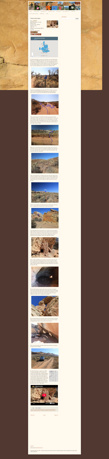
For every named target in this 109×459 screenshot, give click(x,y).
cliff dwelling (42, 410)
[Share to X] (37, 408)
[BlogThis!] (36, 408)
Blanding (32, 410)
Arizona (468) (36, 11)
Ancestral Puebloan (41, 409)
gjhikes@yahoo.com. (39, 447)
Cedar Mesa (38, 410)
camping (35, 410)
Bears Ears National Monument (50, 409)
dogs (49, 410)
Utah (54, 410)
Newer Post (32, 415)
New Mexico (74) (66, 11)
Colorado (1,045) (51, 11)
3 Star (34, 409)
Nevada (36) (58, 11)
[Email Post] (33, 407)
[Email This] (35, 408)
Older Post (56, 415)
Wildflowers (42, 13)
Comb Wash (46, 410)
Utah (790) (73, 11)
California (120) (43, 11)
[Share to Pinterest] (40, 408)
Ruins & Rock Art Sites (34, 13)
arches (45, 409)
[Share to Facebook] (39, 408)
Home (31, 11)
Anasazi (36, 409)
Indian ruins (52, 410)
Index (47, 13)
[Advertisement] (70, 28)
